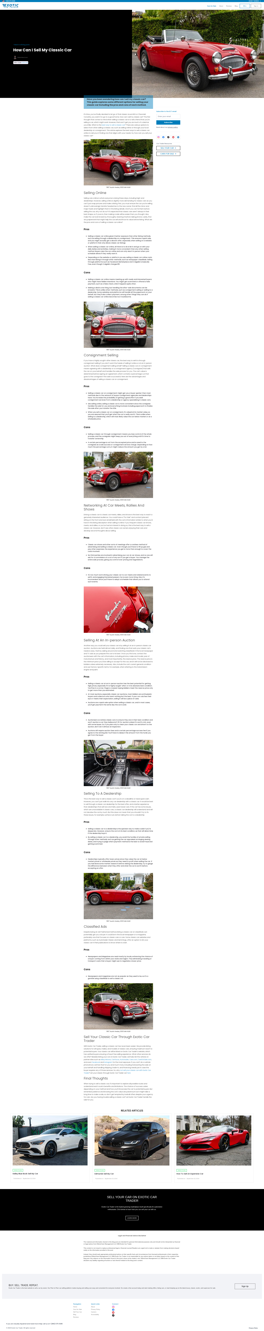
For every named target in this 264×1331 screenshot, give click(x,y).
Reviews (229, 6)
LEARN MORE (132, 1218)
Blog (236, 6)
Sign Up (245, 1286)
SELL (245, 6)
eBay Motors (106, 1059)
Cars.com (133, 1059)
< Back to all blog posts (21, 45)
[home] (10, 6)
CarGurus (115, 1059)
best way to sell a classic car (113, 125)
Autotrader (124, 1059)
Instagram (108, 1062)
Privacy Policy (253, 1328)
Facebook (96, 1062)
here (129, 1073)
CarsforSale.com (144, 1059)
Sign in (256, 6)
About (221, 6)
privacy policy (173, 127)
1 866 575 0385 (10, 1)
